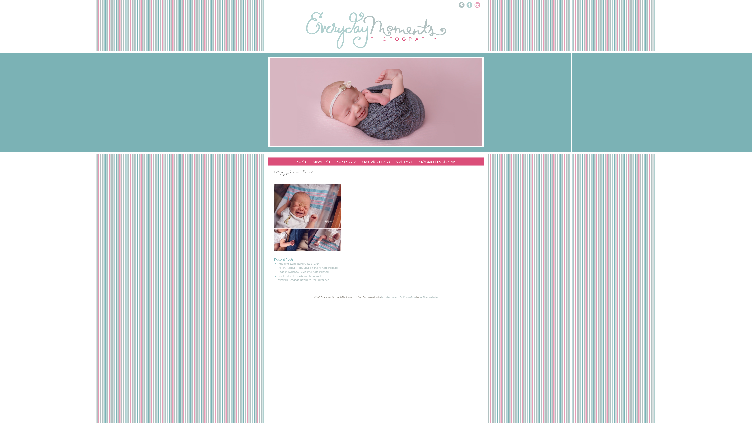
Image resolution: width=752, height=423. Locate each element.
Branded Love (389, 297)
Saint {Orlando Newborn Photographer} (301, 275)
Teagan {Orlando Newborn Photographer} (303, 271)
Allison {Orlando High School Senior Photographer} (308, 267)
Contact (404, 161)
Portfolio (346, 161)
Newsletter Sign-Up (437, 161)
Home (302, 161)
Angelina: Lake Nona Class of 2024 (298, 263)
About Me (322, 161)
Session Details (376, 161)
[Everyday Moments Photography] (376, 53)
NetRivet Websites (429, 297)
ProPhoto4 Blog (408, 297)
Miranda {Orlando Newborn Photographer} (304, 279)
